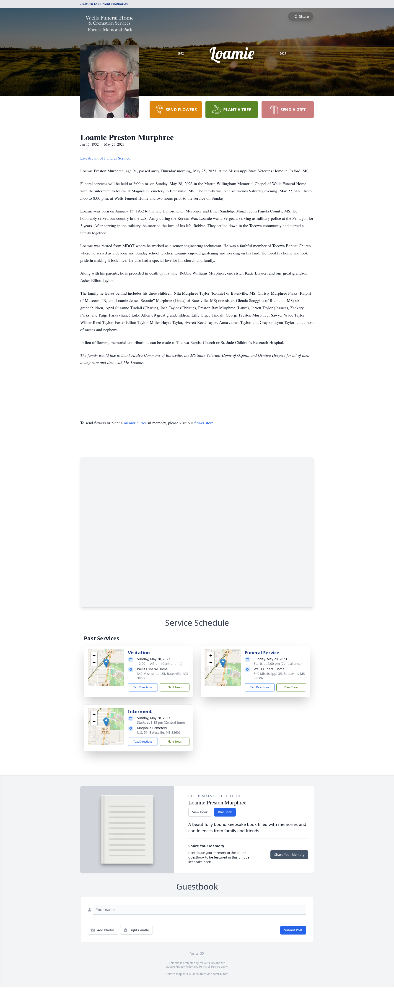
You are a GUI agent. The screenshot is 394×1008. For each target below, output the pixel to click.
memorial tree (135, 422)
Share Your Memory (289, 854)
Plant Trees (175, 687)
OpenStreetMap (202, 974)
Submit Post (293, 930)
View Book (199, 812)
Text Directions (142, 687)
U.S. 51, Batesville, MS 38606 (159, 732)
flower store (203, 422)
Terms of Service (209, 967)
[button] (106, 663)
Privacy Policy (184, 967)
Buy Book (225, 812)
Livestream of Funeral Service (105, 158)
